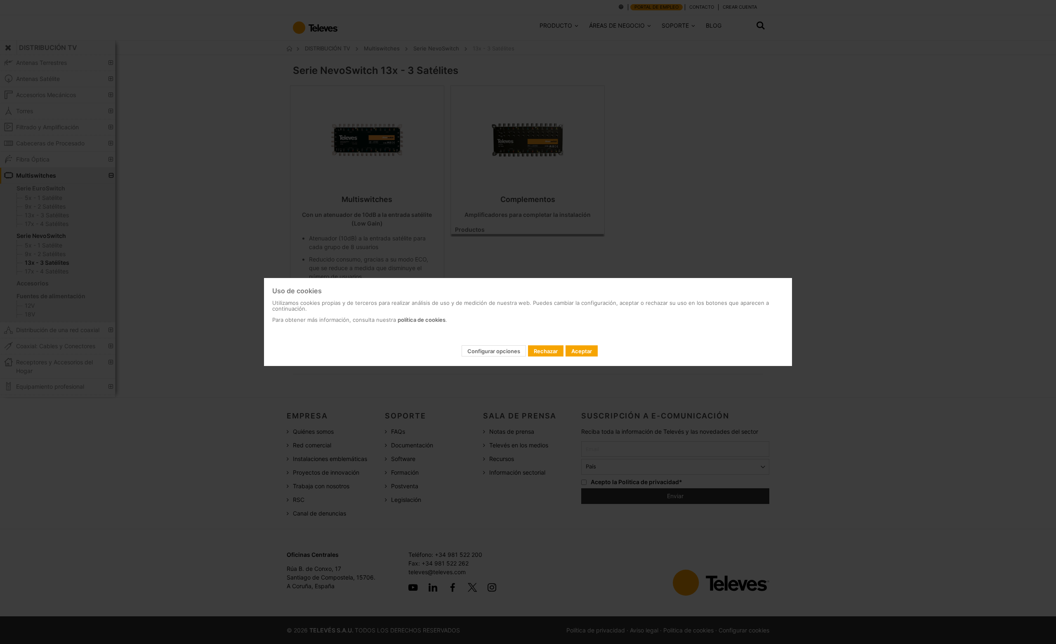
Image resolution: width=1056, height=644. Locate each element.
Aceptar (581, 351)
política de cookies (422, 319)
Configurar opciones (493, 351)
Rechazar (546, 351)
